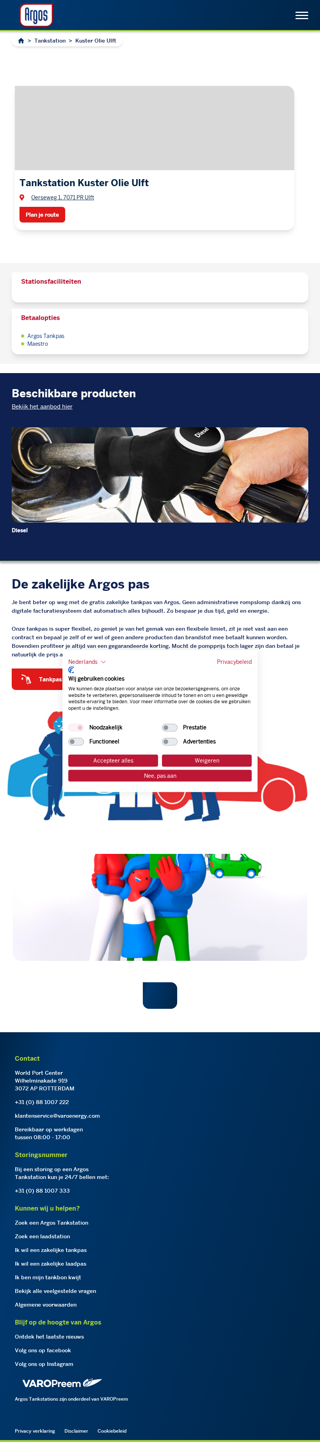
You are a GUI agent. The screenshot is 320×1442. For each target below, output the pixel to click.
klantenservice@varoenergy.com (57, 1115)
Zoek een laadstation (42, 1236)
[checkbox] (76, 728)
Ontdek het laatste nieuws (49, 1336)
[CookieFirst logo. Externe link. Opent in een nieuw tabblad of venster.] (71, 670)
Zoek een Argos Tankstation (51, 1222)
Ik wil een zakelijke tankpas (51, 1250)
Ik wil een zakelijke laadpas (50, 1263)
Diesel (20, 530)
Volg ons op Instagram (44, 1363)
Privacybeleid (234, 661)
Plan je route (42, 214)
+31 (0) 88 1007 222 (42, 1102)
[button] (87, 662)
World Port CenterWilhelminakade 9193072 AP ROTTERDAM (45, 1080)
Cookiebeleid (112, 1431)
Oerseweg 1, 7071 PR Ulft (62, 197)
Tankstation (50, 40)
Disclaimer (76, 1431)
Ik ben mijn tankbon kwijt (48, 1277)
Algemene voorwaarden (45, 1304)
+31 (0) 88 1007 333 (42, 1190)
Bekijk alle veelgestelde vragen (55, 1290)
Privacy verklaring (35, 1431)
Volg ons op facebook (43, 1350)
